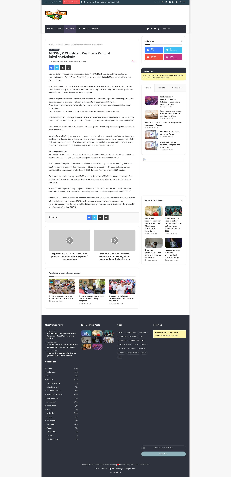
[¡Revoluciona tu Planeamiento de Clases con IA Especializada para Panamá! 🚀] (86, 333)
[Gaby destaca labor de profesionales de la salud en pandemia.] (122, 286)
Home (51, 28)
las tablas (122, 349)
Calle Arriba (122, 336)
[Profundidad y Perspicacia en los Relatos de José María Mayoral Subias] (151, 100)
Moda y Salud (51, 406)
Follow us (157, 325)
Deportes (95, 28)
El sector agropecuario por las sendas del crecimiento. (61, 297)
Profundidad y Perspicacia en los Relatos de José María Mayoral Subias (170, 101)
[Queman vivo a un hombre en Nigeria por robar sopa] (151, 145)
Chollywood (83, 28)
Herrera (143, 344)
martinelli (141, 349)
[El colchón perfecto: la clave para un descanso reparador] (154, 243)
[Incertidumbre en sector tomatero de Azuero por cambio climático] (151, 114)
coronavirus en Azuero (137, 340)
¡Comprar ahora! (130, 469)
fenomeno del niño (125, 344)
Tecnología (51, 424)
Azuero (59, 28)
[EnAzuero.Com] (56, 14)
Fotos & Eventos (52, 387)
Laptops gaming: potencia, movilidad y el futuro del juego (172, 254)
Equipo (111, 469)
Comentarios (177, 88)
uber (120, 357)
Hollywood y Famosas (54, 394)
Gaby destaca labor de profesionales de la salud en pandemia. (121, 298)
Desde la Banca (54, 383)
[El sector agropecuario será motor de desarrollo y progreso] (92, 286)
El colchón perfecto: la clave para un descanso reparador (100, 2)
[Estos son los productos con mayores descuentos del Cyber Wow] (86, 347)
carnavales (133, 336)
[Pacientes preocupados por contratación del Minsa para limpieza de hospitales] (154, 211)
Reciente (161, 88)
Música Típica (53, 439)
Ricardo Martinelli (133, 353)
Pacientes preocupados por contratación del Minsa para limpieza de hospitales (153, 224)
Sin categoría (51, 420)
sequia (144, 353)
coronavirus (122, 340)
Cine (48, 376)
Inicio (52, 45)
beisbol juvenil (131, 332)
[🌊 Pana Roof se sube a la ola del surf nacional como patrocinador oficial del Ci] (173, 211)
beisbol (121, 332)
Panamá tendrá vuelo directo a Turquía (169, 132)
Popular (148, 88)
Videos (49, 428)
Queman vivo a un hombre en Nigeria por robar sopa (170, 144)
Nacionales (70, 28)
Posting (49, 417)
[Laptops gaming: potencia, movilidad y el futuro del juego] (173, 243)
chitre (141, 336)
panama (121, 353)
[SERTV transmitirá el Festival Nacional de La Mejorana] (108, 340)
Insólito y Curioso (52, 398)
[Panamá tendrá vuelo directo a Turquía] (151, 134)
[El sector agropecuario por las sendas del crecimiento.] (62, 286)
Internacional (51, 402)
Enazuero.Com (124, 465)
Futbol (136, 344)
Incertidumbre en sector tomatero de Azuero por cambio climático (171, 113)
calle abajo (142, 332)
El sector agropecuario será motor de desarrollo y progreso (91, 298)
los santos (131, 349)
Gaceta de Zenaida (53, 391)
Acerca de (103, 469)
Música (49, 409)
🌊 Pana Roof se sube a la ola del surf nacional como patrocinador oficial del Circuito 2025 (173, 224)
